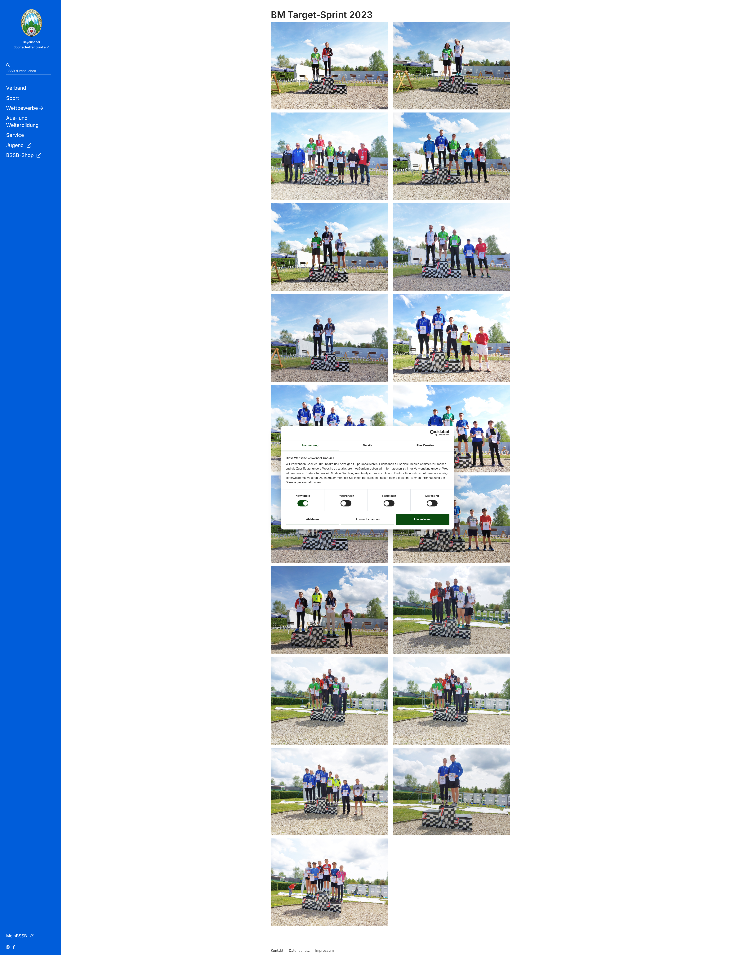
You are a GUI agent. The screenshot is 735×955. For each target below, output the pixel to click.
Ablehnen (312, 519)
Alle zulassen (422, 519)
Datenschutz (299, 950)
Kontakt (277, 950)
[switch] (346, 503)
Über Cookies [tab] (425, 445)
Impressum (324, 950)
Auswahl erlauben (367, 519)
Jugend (15, 145)
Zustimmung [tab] (310, 445)
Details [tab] (367, 445)
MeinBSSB (17, 935)
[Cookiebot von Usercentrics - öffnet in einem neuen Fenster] (432, 433)
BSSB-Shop (20, 155)
